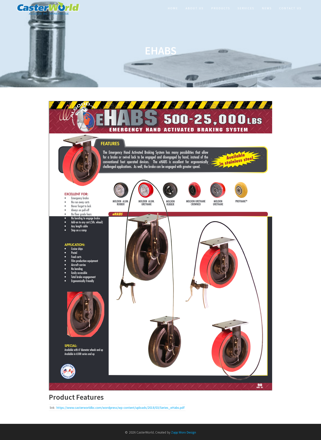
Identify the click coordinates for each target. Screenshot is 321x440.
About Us (195, 8)
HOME (173, 8)
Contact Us (290, 8)
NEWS (267, 8)
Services (246, 8)
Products (220, 8)
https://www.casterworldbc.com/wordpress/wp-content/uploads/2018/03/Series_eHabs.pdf (120, 407)
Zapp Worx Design (183, 432)
